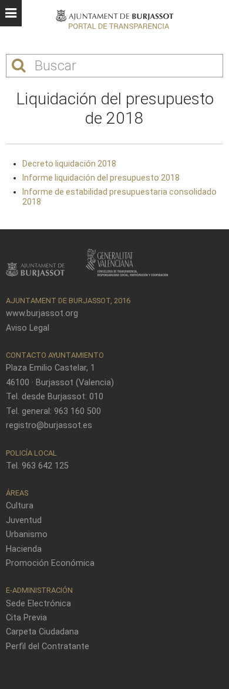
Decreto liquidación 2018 (69, 163)
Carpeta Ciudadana (42, 632)
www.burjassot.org (42, 313)
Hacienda (24, 549)
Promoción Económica (50, 563)
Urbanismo (27, 534)
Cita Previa (26, 618)
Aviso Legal (27, 328)
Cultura (19, 506)
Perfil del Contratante (47, 646)
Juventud (24, 520)
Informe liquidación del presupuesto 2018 (101, 177)
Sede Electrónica (38, 604)
